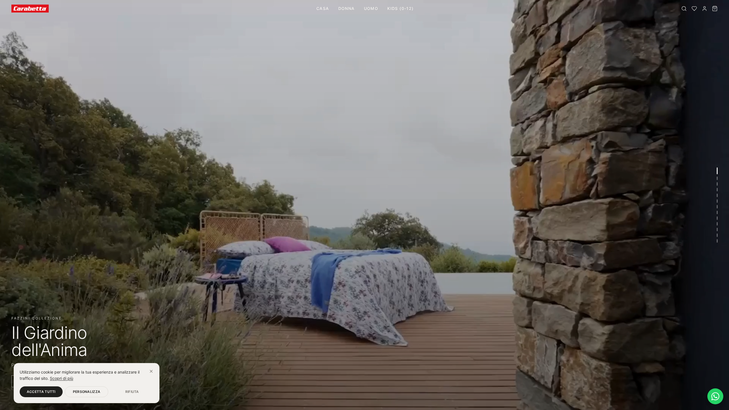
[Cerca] (684, 8)
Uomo (371, 8)
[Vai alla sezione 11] (717, 229)
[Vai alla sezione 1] (717, 170)
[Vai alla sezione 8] (717, 212)
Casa (322, 8)
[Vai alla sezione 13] (717, 241)
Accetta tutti (41, 392)
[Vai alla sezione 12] (717, 235)
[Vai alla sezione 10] (717, 224)
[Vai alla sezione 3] (717, 184)
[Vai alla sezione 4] (717, 189)
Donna (346, 8)
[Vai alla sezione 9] (717, 218)
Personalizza (87, 392)
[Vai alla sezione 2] (717, 178)
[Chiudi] (151, 371)
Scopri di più (61, 378)
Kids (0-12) (400, 8)
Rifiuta (132, 392)
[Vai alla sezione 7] (717, 206)
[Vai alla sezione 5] (717, 195)
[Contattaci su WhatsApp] (715, 396)
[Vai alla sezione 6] (717, 201)
